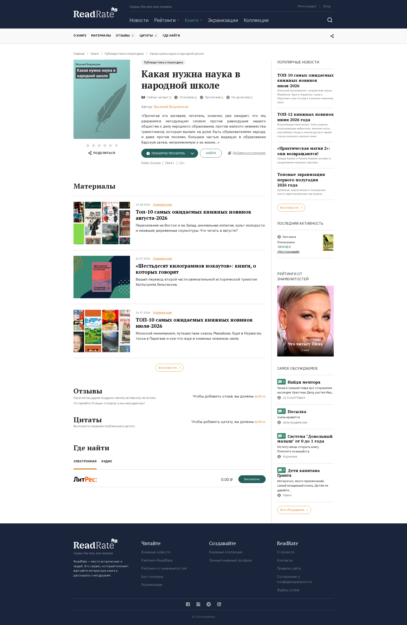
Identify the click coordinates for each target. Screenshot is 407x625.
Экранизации (223, 20)
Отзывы (125, 35)
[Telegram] (208, 604)
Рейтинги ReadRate (157, 560)
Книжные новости (156, 552)
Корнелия (290, 457)
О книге (79, 35)
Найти (211, 153)
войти (260, 396)
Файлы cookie (288, 590)
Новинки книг (162, 205)
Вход (326, 6)
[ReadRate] (95, 12)
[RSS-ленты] (219, 604)
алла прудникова (295, 422)
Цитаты (148, 35)
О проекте (285, 552)
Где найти (171, 35)
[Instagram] (198, 604)
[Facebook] (188, 604)
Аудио (106, 461)
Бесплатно (252, 479)
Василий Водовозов (171, 106)
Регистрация (307, 6)
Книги (192, 20)
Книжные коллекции (225, 552)
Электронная (85, 461)
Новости (139, 20)
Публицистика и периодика (163, 62)
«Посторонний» (288, 252)
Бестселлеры (152, 576)
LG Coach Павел (294, 398)
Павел (287, 495)
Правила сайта (289, 568)
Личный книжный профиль (230, 560)
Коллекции (256, 20)
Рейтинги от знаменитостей (164, 568)
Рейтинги (165, 20)
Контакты (285, 560)
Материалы (101, 35)
